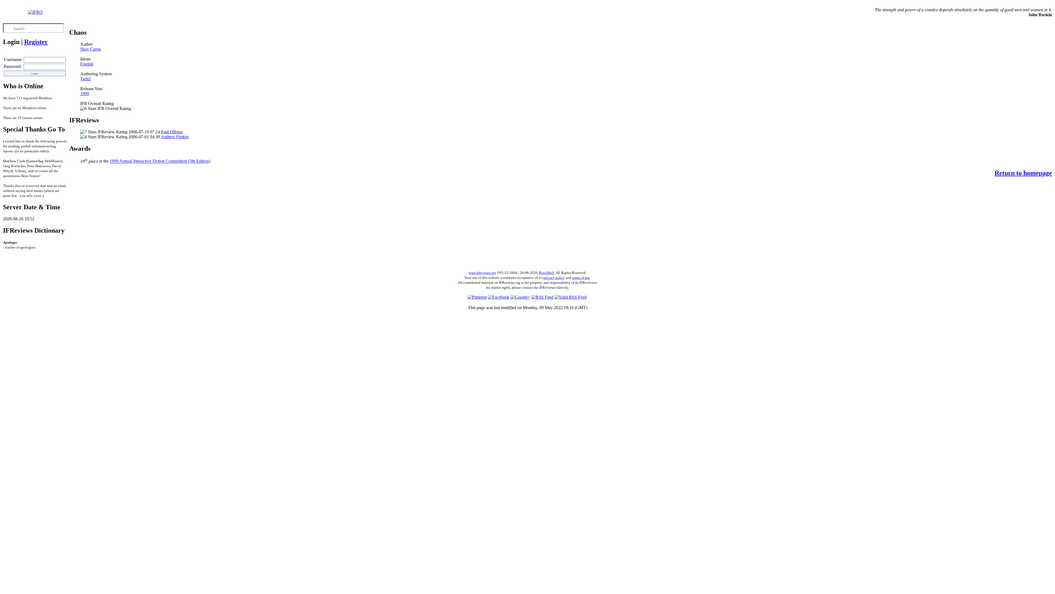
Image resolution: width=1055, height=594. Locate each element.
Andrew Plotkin (174, 136)
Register (36, 41)
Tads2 (85, 78)
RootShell (546, 273)
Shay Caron (90, 49)
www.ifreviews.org (482, 273)
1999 (84, 93)
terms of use (581, 278)
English (86, 64)
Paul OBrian (172, 132)
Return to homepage (1023, 173)
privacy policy (554, 278)
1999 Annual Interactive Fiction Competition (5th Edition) (160, 161)
